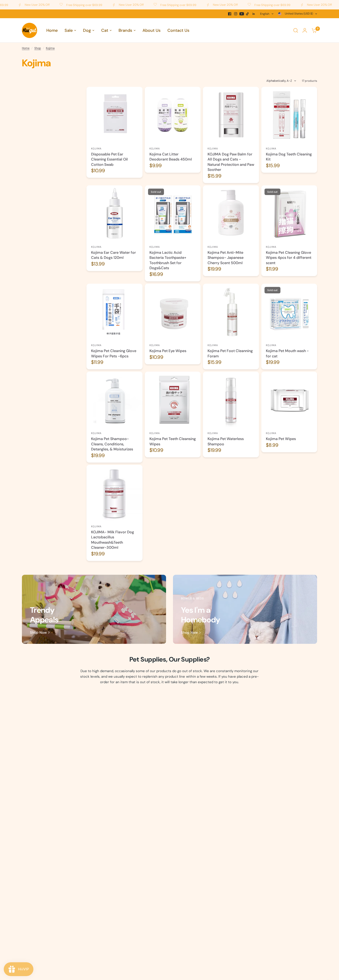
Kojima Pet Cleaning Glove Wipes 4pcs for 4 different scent (288, 257)
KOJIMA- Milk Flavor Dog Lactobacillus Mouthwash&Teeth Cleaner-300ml (112, 540)
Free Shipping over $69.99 (64, 5)
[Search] (295, 30)
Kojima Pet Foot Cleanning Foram (230, 353)
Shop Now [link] (38, 632)
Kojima (50, 48)
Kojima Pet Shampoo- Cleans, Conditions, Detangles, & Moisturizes (112, 444)
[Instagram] (236, 14)
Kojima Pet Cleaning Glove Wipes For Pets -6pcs (113, 353)
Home (26, 48)
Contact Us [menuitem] (178, 30)
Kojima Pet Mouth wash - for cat (287, 353)
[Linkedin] (254, 14)
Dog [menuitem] (87, 30)
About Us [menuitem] (152, 30)
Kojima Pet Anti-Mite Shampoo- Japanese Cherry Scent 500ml (226, 257)
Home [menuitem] (52, 30)
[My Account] (304, 30)
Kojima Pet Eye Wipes (167, 350)
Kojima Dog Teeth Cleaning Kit (289, 157)
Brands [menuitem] (125, 30)
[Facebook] (230, 14)
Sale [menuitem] (69, 30)
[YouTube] (242, 14)
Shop (37, 48)
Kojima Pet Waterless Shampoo (226, 441)
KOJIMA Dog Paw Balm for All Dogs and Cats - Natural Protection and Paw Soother (231, 162)
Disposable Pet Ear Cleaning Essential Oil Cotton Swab (109, 159)
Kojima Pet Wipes (281, 438)
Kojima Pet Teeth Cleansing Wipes (172, 441)
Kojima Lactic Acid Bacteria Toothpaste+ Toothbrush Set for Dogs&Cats (167, 260)
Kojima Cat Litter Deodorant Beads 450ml (170, 157)
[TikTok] (248, 14)
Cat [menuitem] (104, 30)
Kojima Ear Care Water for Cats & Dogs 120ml (113, 255)
